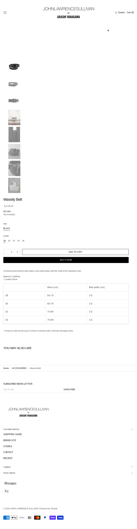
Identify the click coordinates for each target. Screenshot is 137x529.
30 (9, 241)
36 (23, 241)
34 (18, 241)
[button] (5, 12)
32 (14, 241)
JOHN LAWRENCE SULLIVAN (24, 508)
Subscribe (69, 389)
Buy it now (66, 260)
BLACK (6, 228)
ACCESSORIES (19, 368)
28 (4, 241)
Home (6, 368)
